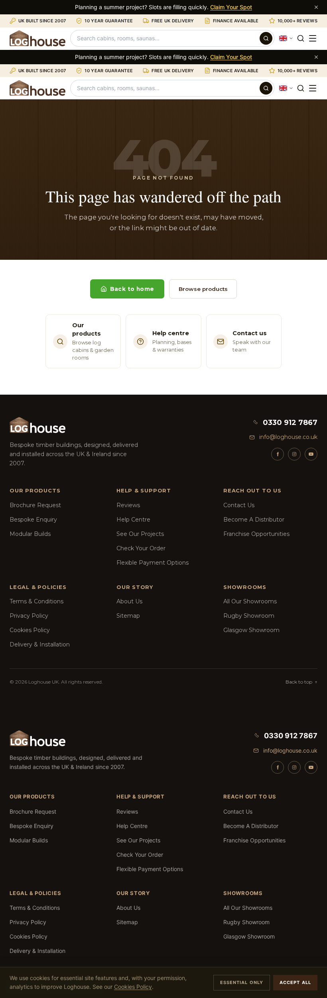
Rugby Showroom (248, 615)
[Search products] (266, 38)
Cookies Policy (30, 630)
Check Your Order (140, 548)
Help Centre (133, 519)
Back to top (301, 682)
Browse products (203, 289)
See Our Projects (140, 534)
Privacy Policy (29, 615)
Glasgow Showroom (251, 630)
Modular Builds (30, 534)
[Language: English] (286, 38)
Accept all (295, 982)
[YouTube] (311, 454)
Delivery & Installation (40, 644)
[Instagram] (294, 454)
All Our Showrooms (250, 601)
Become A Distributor (253, 519)
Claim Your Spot (231, 7)
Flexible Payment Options (152, 562)
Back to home (132, 289)
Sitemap (128, 615)
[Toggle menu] (312, 38)
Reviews (128, 505)
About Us (129, 601)
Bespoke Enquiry (33, 519)
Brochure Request (35, 505)
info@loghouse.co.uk (288, 437)
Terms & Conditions (36, 601)
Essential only (241, 982)
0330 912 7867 (290, 422)
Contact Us (238, 505)
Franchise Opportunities (256, 534)
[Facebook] (277, 454)
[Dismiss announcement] (316, 7)
